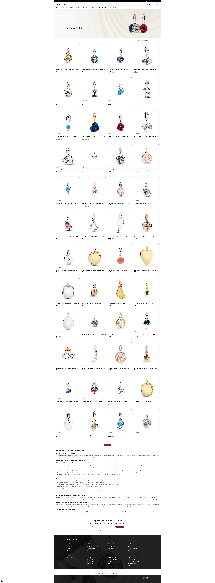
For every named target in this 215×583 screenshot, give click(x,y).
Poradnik (130, 546)
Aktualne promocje (91, 548)
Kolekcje (93, 7)
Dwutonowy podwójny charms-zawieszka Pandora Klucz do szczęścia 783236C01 (120, 401)
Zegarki (88, 7)
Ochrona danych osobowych (134, 561)
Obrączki (71, 7)
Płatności (130, 550)
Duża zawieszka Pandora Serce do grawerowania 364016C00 (145, 270)
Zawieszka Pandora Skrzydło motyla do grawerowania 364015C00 (117, 303)
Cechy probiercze (111, 546)
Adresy (68, 548)
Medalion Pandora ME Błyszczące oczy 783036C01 (146, 170)
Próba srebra (110, 550)
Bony (99, 7)
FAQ (129, 557)
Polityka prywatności (132, 559)
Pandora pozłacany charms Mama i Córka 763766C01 (94, 303)
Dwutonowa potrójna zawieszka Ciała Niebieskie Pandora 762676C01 (93, 435)
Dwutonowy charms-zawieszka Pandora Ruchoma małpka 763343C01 (146, 103)
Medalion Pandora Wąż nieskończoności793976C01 (94, 334)
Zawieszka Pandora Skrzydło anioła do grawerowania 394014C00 (120, 236)
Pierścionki (64, 7)
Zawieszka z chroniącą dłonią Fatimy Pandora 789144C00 (92, 203)
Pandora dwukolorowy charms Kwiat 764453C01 (67, 236)
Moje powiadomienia (71, 555)
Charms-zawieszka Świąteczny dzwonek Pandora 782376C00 (145, 236)
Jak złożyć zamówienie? (133, 548)
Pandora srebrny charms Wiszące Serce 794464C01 (120, 203)
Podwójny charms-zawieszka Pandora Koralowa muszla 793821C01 (119, 270)
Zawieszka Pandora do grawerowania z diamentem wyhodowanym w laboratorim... (68, 334)
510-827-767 (70, 1)
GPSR (129, 565)
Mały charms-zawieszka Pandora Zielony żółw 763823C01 (145, 303)
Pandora (89, 555)
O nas (154, 1)
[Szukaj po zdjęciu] (119, 4)
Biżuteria (58, 7)
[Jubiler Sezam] (62, 5)
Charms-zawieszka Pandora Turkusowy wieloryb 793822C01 (119, 103)
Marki (83, 7)
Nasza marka (90, 553)
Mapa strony (90, 559)
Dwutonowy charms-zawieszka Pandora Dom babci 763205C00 (68, 103)
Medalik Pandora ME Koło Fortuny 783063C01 (118, 368)
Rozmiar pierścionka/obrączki (114, 559)
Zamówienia (69, 550)
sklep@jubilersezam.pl (62, 1)
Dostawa (130, 553)
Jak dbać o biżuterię (112, 557)
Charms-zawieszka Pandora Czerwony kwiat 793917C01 (118, 136)
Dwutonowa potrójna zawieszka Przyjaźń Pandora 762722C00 (67, 368)
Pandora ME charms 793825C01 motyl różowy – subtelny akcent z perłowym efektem (93, 170)
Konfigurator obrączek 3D (92, 546)
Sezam (104, 523)
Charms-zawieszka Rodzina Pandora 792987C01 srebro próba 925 (67, 170)
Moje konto (69, 546)
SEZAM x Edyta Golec (106, 7)
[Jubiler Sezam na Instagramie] (147, 578)
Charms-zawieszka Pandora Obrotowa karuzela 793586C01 (93, 103)
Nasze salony (90, 563)
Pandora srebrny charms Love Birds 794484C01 (93, 401)
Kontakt (157, 1)
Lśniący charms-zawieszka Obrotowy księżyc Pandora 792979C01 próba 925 (118, 69)
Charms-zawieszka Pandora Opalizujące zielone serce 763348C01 (94, 136)
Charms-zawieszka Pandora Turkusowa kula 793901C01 (66, 136)
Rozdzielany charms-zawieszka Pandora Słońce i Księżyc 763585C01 (67, 69)
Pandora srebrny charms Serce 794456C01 (144, 203)
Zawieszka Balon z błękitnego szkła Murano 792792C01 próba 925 (66, 203)
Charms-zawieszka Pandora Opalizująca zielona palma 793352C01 (145, 334)
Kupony (68, 553)
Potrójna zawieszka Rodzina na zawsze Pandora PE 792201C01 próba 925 (146, 136)
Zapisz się (120, 526)
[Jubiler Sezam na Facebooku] (144, 578)
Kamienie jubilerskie (112, 555)
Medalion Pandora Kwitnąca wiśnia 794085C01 (145, 435)
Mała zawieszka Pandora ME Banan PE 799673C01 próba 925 (93, 368)
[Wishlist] (154, 4)
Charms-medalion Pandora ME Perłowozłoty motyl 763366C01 (120, 334)
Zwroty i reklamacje (132, 563)
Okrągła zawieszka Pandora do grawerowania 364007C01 (92, 270)
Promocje (115, 7)
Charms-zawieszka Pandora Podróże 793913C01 (67, 401)
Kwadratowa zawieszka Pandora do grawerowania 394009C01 (68, 303)
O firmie (89, 557)
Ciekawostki (110, 561)
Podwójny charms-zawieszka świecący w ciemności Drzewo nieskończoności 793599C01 (120, 170)
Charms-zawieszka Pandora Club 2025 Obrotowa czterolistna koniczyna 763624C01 (93, 69)
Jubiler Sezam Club (91, 561)
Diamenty (77, 7)
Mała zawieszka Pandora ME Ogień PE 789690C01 (145, 368)
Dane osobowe (70, 557)
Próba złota (110, 548)
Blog (109, 563)
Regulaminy (130, 555)
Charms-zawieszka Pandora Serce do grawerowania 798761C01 (68, 435)
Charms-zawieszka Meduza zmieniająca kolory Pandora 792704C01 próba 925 (119, 435)
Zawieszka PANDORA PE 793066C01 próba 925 (67, 270)
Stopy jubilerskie (111, 553)
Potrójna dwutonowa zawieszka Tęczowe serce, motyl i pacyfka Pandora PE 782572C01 (145, 69)
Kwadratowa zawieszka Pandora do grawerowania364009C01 (142, 401)
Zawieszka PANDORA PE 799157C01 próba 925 (93, 236)
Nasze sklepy (149, 1)
